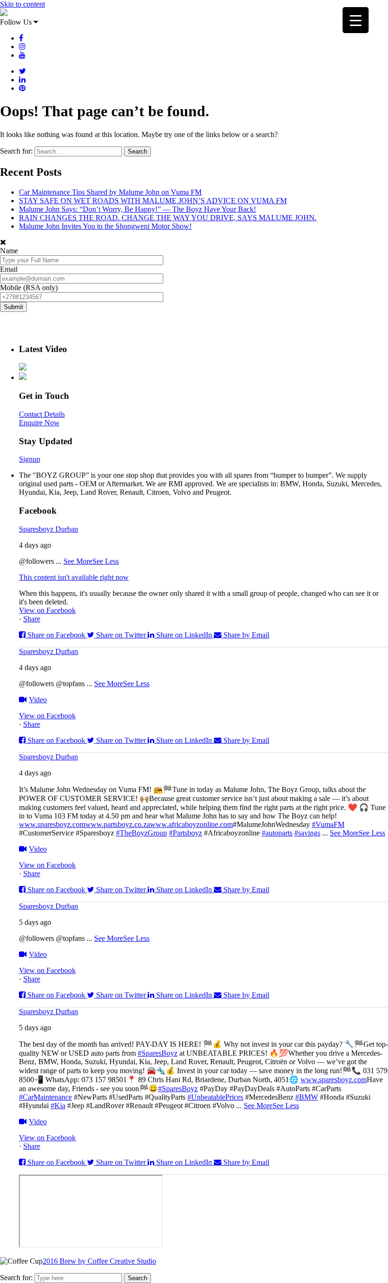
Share (31, 619)
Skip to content (22, 4)
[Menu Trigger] (356, 20)
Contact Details (42, 414)
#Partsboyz (185, 833)
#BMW (306, 1097)
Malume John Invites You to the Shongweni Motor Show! (105, 226)
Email (9, 269)
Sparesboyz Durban (48, 529)
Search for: (16, 1278)
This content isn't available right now (74, 577)
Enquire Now (39, 423)
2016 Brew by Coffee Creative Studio (99, 1261)
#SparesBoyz (157, 1053)
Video (38, 700)
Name (9, 251)
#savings (307, 833)
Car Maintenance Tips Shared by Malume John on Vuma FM (110, 192)
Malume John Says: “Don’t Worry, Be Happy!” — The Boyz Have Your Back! (137, 209)
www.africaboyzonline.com (191, 824)
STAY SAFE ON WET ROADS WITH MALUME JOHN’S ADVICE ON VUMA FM (153, 201)
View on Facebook (47, 610)
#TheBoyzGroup (141, 833)
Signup (29, 459)
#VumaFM (328, 824)
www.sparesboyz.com (52, 824)
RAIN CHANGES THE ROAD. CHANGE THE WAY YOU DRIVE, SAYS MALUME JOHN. (168, 218)
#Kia (58, 1106)
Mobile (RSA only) (29, 288)
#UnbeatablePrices (215, 1097)
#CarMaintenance (45, 1097)
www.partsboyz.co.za (117, 824)
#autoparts (277, 833)
